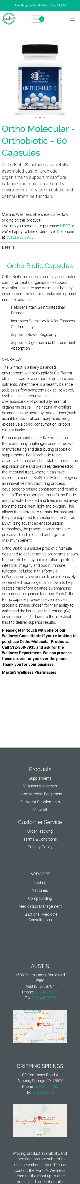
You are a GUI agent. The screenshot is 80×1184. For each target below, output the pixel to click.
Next (78, 5)
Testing (40, 882)
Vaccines (40, 890)
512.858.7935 (46, 1086)
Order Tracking (40, 831)
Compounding (40, 898)
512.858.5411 (44, 1092)
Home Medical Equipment (40, 794)
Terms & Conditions (40, 839)
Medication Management (40, 906)
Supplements (40, 778)
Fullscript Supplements (40, 802)
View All (40, 810)
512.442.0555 (44, 997)
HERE (65, 226)
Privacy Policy (40, 847)
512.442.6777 (46, 992)
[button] (36, 118)
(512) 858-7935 (20, 237)
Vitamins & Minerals (40, 786)
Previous (2, 5)
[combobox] (37, 19)
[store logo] (9, 18)
